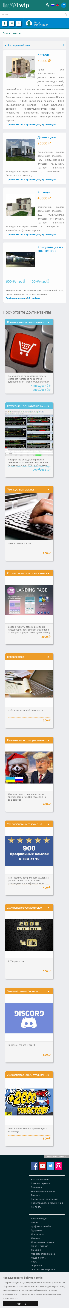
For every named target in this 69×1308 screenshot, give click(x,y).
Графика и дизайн (16, 297)
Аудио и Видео (39, 1218)
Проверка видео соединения (47, 1202)
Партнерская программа (44, 1198)
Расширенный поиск (20, 45)
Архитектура (48, 124)
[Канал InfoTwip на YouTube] (42, 1165)
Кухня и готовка (39, 1245)
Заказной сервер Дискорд (22, 991)
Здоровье (36, 1230)
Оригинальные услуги (43, 1269)
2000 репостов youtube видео (24, 907)
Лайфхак (36, 1249)
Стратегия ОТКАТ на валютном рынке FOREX (33, 405)
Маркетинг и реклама (43, 1253)
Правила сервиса (40, 1183)
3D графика (33, 297)
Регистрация (41, 24)
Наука (34, 1261)
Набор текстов (15, 656)
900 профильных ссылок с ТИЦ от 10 (28, 824)
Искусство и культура (42, 1241)
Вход (37, 22)
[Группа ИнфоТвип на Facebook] (34, 1165)
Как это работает (40, 1179)
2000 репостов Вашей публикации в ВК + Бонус (34, 1074)
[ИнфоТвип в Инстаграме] (58, 1165)
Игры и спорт (38, 1234)
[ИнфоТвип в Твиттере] (50, 1165)
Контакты (36, 1206)
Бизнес (35, 1222)
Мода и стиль (38, 1257)
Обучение (36, 1265)
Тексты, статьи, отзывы (20, 489)
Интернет (36, 1238)
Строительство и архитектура (23, 124)
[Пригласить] (47, 5)
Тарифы (35, 1194)
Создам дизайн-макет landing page (27, 573)
